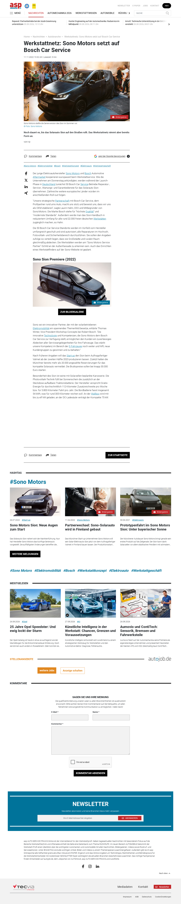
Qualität (90, 211)
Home (27, 36)
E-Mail (54, 712)
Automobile (107, 13)
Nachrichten (36, 13)
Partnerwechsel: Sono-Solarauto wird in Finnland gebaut (90, 527)
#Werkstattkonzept (91, 571)
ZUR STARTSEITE (118, 455)
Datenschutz (147, 897)
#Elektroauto (138, 520)
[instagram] (90, 866)
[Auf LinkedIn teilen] (26, 186)
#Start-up (26, 520)
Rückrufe (123, 13)
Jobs (145, 6)
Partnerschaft (62, 200)
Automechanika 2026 (60, 13)
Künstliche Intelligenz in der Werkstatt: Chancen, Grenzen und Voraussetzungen (90, 631)
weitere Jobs (47, 670)
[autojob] (159, 659)
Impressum (127, 897)
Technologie (50, 335)
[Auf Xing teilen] (26, 193)
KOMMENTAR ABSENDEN (90, 773)
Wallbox (95, 393)
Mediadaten (125, 886)
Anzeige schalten (72, 670)
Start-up (71, 355)
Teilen (53, 156)
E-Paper (136, 6)
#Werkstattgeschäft (146, 571)
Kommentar (56, 724)
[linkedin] (97, 866)
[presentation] (169, 24)
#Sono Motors (28, 482)
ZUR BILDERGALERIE (72, 311)
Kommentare (35, 156)
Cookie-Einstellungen (163, 897)
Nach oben (163, 873)
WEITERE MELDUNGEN (25, 554)
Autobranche (54, 36)
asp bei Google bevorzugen (111, 156)
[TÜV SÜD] (26, 5)
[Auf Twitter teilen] (26, 180)
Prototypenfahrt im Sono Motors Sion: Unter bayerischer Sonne (145, 527)
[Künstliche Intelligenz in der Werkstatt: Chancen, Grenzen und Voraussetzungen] (90, 603)
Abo (167, 6)
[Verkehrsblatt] (33, 5)
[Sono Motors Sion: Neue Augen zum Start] (35, 502)
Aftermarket (39, 177)
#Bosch (69, 571)
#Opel (24, 621)
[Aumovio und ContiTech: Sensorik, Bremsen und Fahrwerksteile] (145, 603)
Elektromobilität (41, 328)
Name (95, 712)
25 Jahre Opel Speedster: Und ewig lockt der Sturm (33, 629)
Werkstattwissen (86, 13)
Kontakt (154, 6)
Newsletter (124, 6)
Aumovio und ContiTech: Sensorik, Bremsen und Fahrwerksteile (139, 631)
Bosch (88, 173)
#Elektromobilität (47, 571)
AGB (136, 897)
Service (84, 184)
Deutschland (48, 184)
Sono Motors (73, 173)
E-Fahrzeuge (75, 346)
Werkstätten (99, 218)
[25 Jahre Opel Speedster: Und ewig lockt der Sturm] (35, 603)
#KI (78, 621)
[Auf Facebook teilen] (26, 173)
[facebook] (83, 866)
